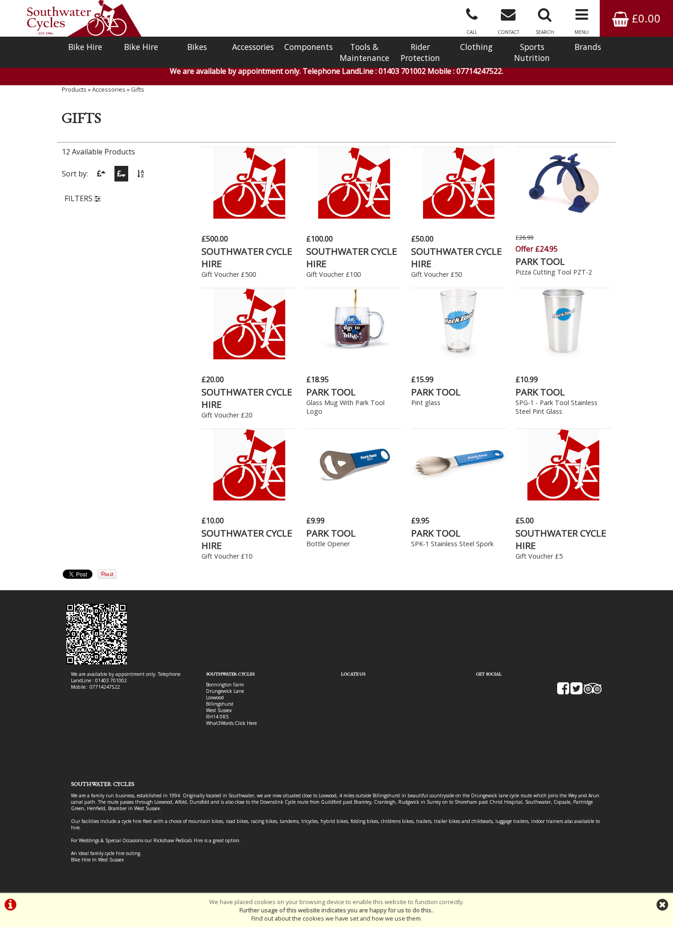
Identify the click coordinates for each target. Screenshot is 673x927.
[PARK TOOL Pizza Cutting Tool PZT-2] (563, 216)
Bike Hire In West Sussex (97, 859)
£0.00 (645, 18)
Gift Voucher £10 (226, 556)
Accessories (253, 46)
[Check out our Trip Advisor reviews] (593, 691)
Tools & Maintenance (364, 52)
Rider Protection (420, 52)
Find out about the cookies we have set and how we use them (336, 918)
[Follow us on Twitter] (576, 691)
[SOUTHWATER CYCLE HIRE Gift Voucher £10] (249, 498)
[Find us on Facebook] (563, 691)
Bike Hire (85, 46)
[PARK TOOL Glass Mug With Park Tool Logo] (354, 357)
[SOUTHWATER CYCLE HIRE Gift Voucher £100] (354, 216)
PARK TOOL (540, 261)
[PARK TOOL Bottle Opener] (354, 498)
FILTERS (79, 198)
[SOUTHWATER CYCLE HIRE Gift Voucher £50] (459, 216)
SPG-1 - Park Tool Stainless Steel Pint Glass (556, 407)
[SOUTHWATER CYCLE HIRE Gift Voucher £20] (249, 357)
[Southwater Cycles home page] (84, 18)
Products (74, 89)
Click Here (246, 723)
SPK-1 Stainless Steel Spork (452, 543)
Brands (588, 46)
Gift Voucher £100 (333, 274)
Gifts (137, 89)
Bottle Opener (328, 543)
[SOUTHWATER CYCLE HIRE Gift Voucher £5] (563, 498)
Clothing (476, 46)
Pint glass (425, 402)
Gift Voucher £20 (226, 415)
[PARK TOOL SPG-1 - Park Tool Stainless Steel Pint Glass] (563, 357)
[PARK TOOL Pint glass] (459, 357)
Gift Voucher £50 (436, 274)
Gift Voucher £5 (539, 556)
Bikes (197, 46)
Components (308, 46)
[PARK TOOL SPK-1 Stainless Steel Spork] (459, 498)
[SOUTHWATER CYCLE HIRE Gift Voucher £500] (249, 216)
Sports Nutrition (532, 52)
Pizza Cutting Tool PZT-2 (554, 272)
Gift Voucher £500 (228, 274)
